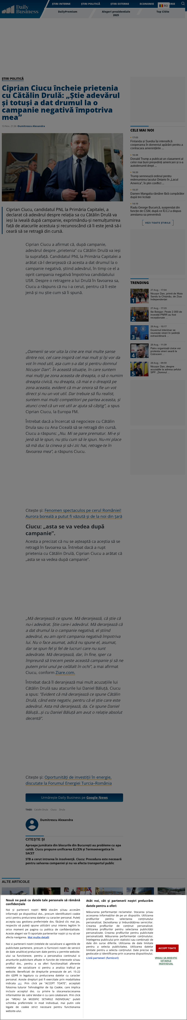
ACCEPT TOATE (167, 948)
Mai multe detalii (38, 937)
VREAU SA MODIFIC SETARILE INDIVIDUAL (166, 960)
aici (19, 983)
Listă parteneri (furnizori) (102, 958)
